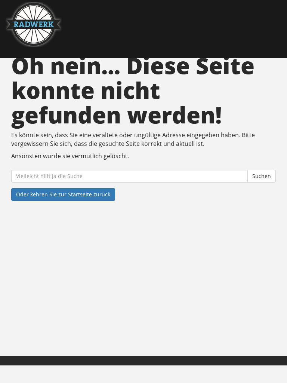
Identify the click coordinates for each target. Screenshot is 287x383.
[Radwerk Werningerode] (75, 24)
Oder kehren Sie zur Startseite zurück (63, 194)
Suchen (261, 176)
